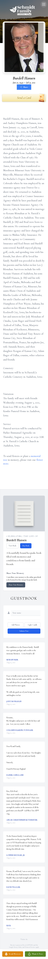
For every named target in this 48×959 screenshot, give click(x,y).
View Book (12, 546)
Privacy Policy (18, 947)
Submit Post (24, 631)
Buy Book (25, 546)
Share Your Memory (16, 585)
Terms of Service (30, 947)
